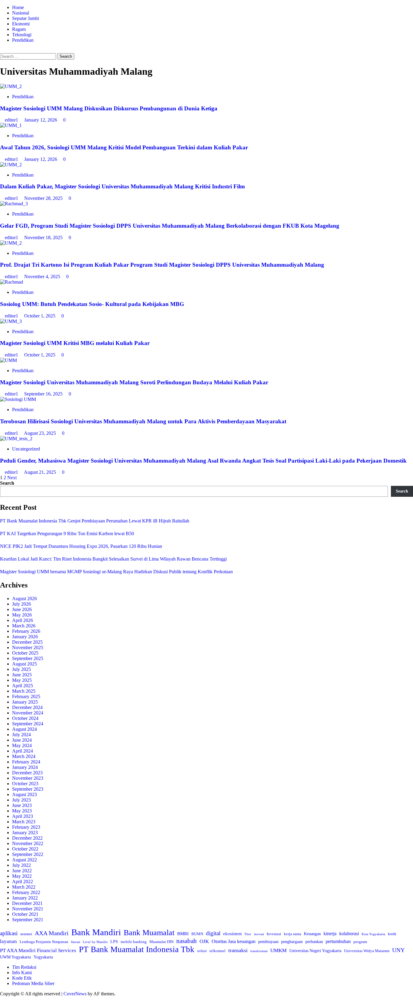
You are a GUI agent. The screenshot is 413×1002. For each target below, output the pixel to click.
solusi (202, 950)
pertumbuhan (338, 941)
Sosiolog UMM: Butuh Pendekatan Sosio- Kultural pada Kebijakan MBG (92, 304)
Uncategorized (26, 448)
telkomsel (218, 950)
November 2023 (27, 778)
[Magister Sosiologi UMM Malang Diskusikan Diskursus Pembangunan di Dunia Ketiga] (11, 86)
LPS (114, 941)
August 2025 (24, 663)
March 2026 (23, 625)
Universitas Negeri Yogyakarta (315, 950)
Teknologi (21, 34)
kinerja (330, 933)
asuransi (26, 934)
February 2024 (26, 761)
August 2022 (24, 859)
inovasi (259, 934)
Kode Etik (22, 978)
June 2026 (22, 609)
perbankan (314, 941)
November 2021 (27, 908)
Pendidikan (23, 40)
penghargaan (292, 941)
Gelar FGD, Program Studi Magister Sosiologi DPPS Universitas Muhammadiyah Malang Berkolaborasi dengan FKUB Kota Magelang (169, 226)
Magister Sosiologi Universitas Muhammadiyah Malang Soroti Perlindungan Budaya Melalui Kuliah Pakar (135, 382)
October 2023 (25, 783)
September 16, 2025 (44, 393)
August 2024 (24, 729)
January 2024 (25, 767)
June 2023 (22, 805)
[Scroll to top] (2, 999)
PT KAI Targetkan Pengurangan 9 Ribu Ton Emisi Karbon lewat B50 (67, 533)
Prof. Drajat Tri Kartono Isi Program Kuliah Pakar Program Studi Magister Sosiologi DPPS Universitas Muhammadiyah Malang (162, 265)
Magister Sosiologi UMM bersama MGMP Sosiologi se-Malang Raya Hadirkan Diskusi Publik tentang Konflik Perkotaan (116, 571)
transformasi (259, 951)
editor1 (12, 119)
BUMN (197, 934)
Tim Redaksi (24, 967)
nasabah (186, 941)
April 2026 (22, 620)
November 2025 (27, 647)
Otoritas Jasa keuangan (233, 941)
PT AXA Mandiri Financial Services (38, 950)
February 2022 (26, 892)
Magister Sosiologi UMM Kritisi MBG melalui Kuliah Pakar (75, 343)
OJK (204, 941)
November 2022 (27, 843)
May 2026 (22, 614)
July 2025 (21, 669)
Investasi (274, 934)
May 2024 (22, 745)
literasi (75, 942)
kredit (392, 934)
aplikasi (9, 933)
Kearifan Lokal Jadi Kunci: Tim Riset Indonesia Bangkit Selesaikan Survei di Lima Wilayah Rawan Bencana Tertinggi (113, 558)
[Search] (2, 50)
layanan (8, 941)
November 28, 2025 (44, 198)
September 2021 (27, 919)
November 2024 (27, 712)
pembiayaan (268, 941)
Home (18, 7)
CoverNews (74, 993)
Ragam (19, 29)
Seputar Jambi (25, 18)
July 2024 (21, 734)
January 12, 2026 (41, 119)
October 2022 (25, 848)
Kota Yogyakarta (373, 934)
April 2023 (22, 816)
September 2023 (27, 789)
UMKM (278, 950)
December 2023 (27, 772)
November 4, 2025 (42, 276)
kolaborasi (349, 933)
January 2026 (25, 636)
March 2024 (23, 756)
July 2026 (21, 604)
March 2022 (23, 887)
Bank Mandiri (96, 932)
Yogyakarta (43, 957)
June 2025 (22, 674)
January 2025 (25, 701)
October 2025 (25, 653)
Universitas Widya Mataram (366, 950)
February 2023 (26, 827)
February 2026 (26, 631)
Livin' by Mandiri (95, 942)
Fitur (248, 934)
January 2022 (25, 897)
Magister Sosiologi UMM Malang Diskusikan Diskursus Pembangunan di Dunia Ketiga (108, 108)
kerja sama (292, 934)
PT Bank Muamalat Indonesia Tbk (136, 949)
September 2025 (27, 658)
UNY (398, 950)
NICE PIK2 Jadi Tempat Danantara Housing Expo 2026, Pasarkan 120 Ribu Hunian (81, 546)
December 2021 (27, 903)
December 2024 (27, 707)
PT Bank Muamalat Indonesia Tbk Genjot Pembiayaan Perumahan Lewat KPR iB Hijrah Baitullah (94, 520)
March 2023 (23, 821)
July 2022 (21, 865)
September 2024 (27, 723)
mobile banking (134, 941)
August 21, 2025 (40, 472)
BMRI (183, 933)
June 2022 (22, 870)
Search (7, 483)
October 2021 (25, 914)
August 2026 (24, 598)
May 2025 (22, 680)
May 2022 (22, 876)
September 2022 (27, 854)
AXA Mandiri (52, 933)
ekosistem (232, 933)
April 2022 (22, 881)
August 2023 (24, 794)
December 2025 (27, 642)
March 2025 (23, 691)
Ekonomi (21, 23)
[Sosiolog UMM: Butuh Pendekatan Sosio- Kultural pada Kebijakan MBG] (11, 282)
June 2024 (22, 740)
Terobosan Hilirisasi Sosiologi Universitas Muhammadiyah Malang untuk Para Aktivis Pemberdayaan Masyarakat (143, 421)
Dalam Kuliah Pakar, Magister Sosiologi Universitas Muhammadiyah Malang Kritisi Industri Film (122, 186)
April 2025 (22, 685)
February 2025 (26, 696)
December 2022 (27, 838)
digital (213, 933)
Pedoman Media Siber (33, 983)
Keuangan (312, 934)
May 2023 (22, 810)
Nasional (20, 12)
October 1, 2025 (40, 315)
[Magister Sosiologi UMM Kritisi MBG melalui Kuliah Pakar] (11, 321)
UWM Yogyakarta (15, 957)
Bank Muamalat (149, 932)
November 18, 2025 (44, 237)
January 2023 (25, 832)
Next (12, 477)
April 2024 (22, 750)
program (360, 941)
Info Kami (22, 972)
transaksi (238, 950)
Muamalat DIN (161, 941)
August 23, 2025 (40, 433)
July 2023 (21, 799)
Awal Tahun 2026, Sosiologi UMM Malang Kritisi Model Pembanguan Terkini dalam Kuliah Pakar (124, 147)
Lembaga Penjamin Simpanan (44, 941)
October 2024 (25, 718)
